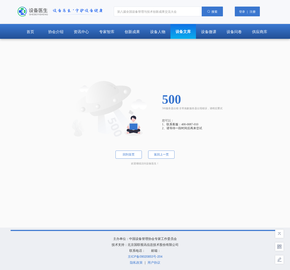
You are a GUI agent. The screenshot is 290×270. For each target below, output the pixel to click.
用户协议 (154, 262)
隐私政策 (136, 262)
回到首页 (129, 154)
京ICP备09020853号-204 (145, 256)
